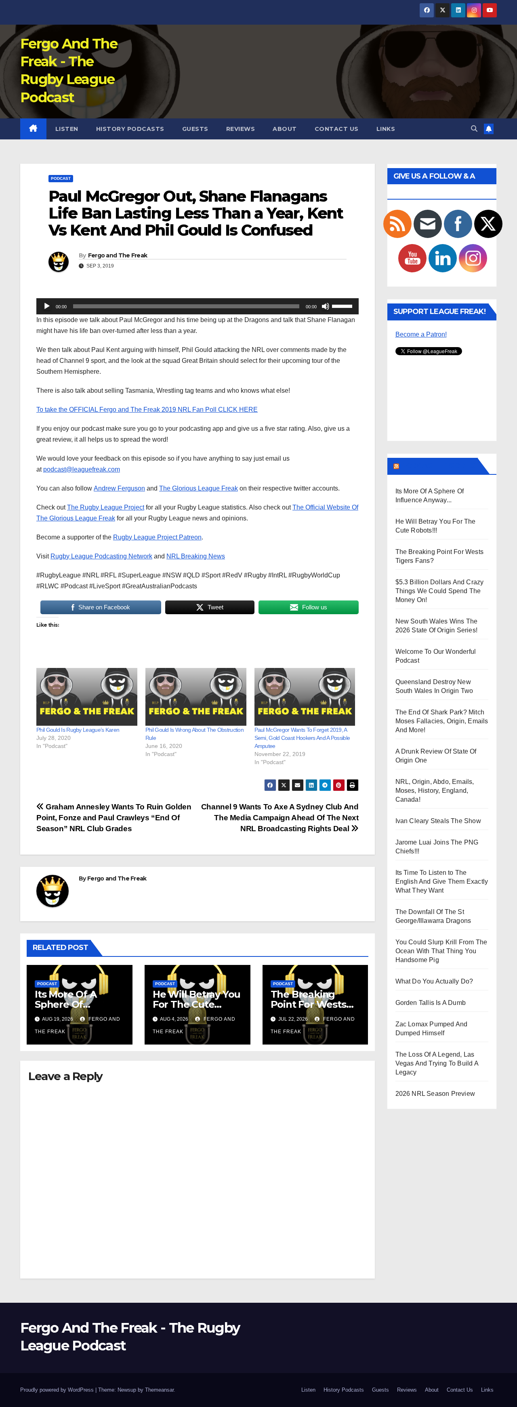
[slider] (343, 305)
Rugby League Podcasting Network (101, 556)
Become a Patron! (421, 334)
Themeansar (159, 1390)
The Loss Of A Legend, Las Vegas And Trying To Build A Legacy (436, 1063)
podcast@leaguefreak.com (81, 469)
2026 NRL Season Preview (435, 1093)
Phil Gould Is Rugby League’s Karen (77, 730)
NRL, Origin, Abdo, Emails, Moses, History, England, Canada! (434, 790)
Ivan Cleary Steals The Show (438, 820)
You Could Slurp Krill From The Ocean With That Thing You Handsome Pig (441, 951)
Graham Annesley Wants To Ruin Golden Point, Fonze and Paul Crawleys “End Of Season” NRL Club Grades (113, 817)
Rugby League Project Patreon (157, 537)
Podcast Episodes (438, 465)
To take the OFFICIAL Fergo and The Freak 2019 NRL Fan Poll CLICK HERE (147, 409)
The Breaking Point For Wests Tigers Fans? (308, 1004)
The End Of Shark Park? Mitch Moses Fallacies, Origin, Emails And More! (441, 721)
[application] (197, 306)
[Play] (47, 306)
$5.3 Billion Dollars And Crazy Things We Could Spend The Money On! (439, 591)
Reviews (240, 129)
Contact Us (337, 129)
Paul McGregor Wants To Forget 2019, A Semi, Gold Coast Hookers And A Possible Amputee (302, 738)
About (285, 129)
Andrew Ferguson (119, 488)
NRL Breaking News (195, 556)
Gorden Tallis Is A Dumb (430, 1002)
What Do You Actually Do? (434, 981)
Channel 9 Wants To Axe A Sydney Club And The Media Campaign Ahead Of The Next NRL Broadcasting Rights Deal (280, 817)
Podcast (61, 178)
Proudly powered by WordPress (57, 1390)
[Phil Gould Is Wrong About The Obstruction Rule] (195, 697)
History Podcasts (130, 129)
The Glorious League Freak (198, 488)
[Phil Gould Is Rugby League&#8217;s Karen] (86, 697)
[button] (474, 128)
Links (385, 129)
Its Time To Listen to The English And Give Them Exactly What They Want (441, 881)
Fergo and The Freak (117, 255)
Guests (195, 129)
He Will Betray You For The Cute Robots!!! (196, 1004)
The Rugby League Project (105, 507)
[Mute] (326, 306)
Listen (66, 129)
